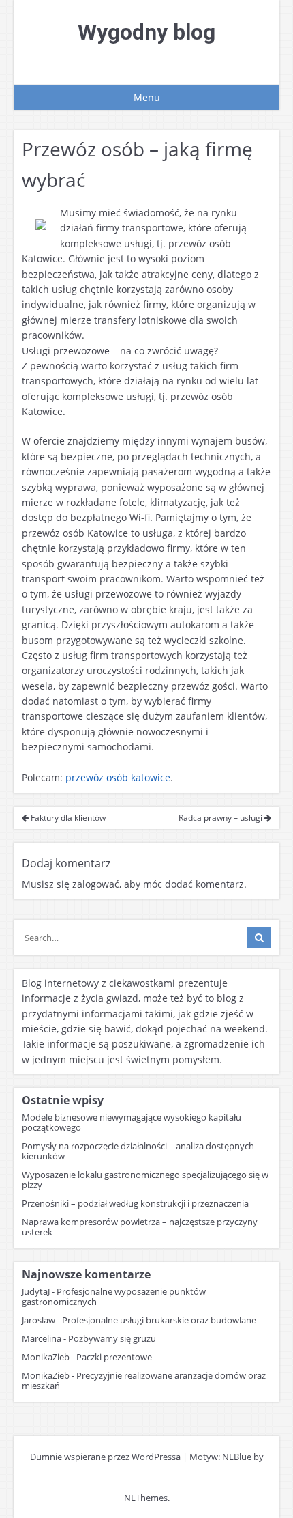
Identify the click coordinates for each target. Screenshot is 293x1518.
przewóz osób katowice (117, 777)
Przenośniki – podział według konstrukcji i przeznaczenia (135, 1203)
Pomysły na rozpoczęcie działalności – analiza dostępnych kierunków (138, 1151)
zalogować (95, 883)
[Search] (259, 937)
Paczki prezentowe (114, 1357)
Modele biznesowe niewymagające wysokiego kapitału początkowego (131, 1122)
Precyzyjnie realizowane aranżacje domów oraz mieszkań (144, 1380)
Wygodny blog (146, 32)
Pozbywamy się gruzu (112, 1338)
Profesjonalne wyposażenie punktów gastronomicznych (114, 1296)
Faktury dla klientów (67, 818)
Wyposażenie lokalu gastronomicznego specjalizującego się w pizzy (145, 1179)
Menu (147, 97)
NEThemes (146, 1497)
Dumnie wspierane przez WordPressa (105, 1456)
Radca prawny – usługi (221, 818)
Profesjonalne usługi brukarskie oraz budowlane (159, 1320)
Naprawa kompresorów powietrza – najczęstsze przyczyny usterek (140, 1226)
